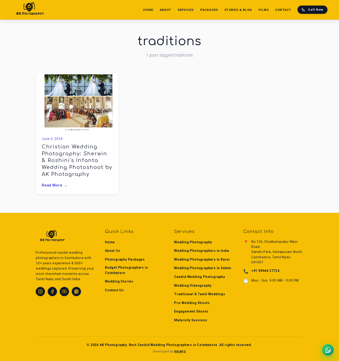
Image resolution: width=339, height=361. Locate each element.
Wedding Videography (192, 285)
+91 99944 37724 (265, 271)
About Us (112, 251)
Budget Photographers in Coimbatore (126, 270)
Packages (209, 10)
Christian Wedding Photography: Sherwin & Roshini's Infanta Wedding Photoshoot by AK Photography (77, 160)
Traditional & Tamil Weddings (199, 294)
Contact (283, 10)
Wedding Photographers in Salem (202, 268)
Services (186, 10)
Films (264, 10)
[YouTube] (64, 291)
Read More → (55, 185)
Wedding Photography (193, 242)
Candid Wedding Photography (199, 277)
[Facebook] (52, 291)
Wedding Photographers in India (201, 251)
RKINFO (180, 351)
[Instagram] (40, 291)
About (165, 10)
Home (148, 10)
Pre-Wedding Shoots (192, 303)
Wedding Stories (119, 281)
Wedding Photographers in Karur (202, 259)
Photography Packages (125, 259)
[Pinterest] (76, 291)
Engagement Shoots (191, 311)
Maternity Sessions (190, 320)
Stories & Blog (238, 10)
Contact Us (114, 290)
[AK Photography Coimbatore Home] (31, 9)
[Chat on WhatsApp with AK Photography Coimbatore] (327, 349)
